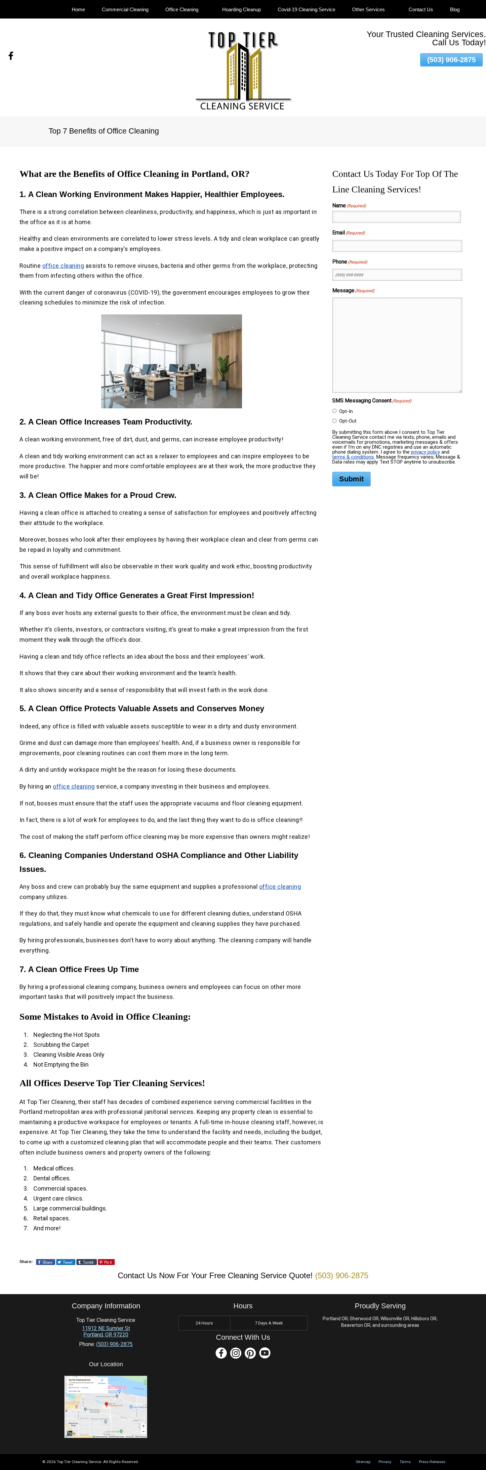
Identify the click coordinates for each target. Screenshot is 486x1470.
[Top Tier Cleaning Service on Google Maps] (105, 1436)
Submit (351, 479)
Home (78, 9)
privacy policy (425, 452)
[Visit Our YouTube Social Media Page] (265, 1353)
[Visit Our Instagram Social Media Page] (236, 1353)
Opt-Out (347, 421)
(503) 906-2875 (451, 60)
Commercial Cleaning (125, 9)
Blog (455, 9)
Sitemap (363, 1461)
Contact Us (421, 9)
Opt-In (346, 411)
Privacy (385, 1461)
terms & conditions (353, 457)
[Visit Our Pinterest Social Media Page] (250, 1353)
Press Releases (432, 1461)
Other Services (368, 9)
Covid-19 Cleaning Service (306, 9)
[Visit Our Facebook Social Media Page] (221, 1353)
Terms (405, 1461)
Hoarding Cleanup (241, 9)
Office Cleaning (181, 9)
